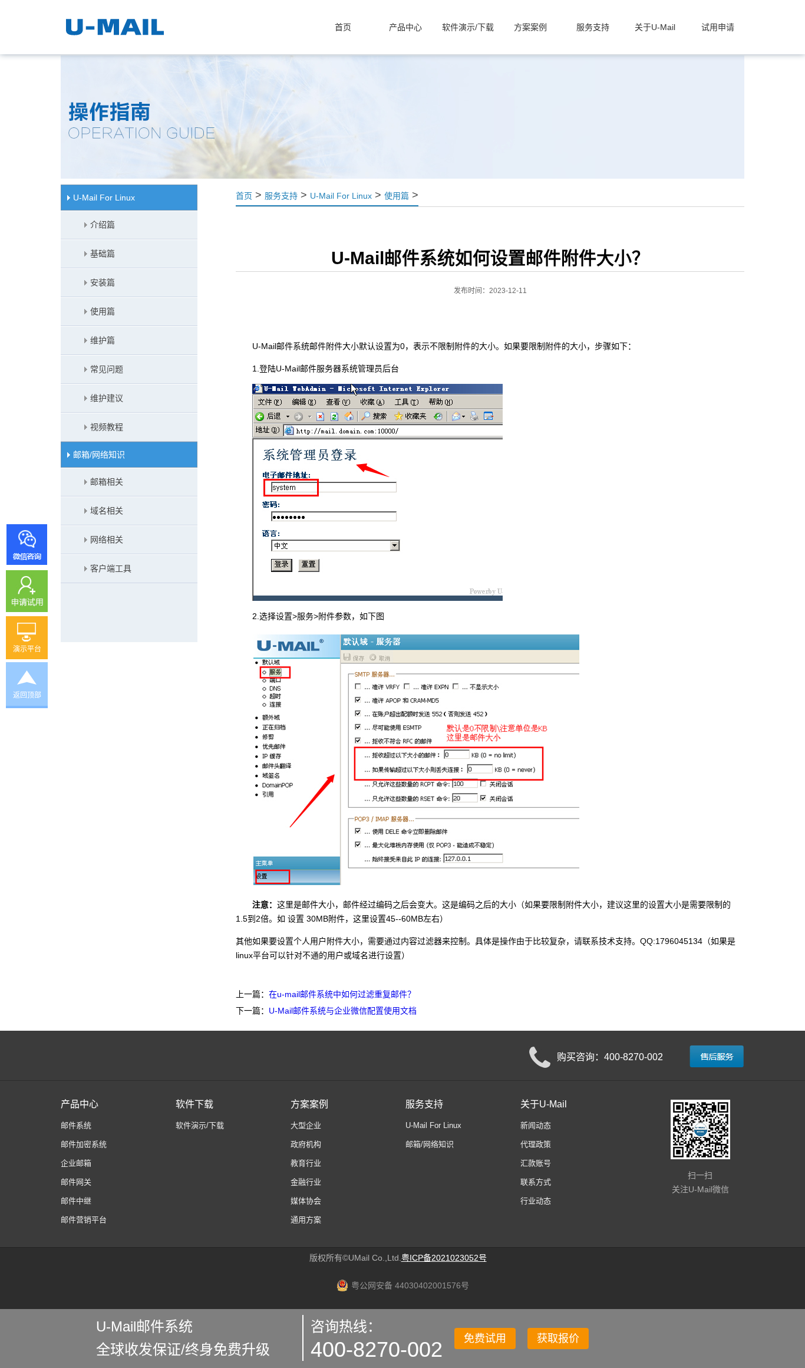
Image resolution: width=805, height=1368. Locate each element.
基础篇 (102, 253)
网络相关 (106, 539)
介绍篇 (102, 224)
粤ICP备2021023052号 (444, 1257)
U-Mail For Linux (104, 197)
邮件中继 (76, 1200)
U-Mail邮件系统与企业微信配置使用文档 (343, 1010)
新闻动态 (535, 1125)
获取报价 (558, 1338)
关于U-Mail (543, 1104)
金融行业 (306, 1182)
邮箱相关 (106, 481)
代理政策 (535, 1144)
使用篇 (102, 311)
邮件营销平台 (84, 1219)
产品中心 (79, 1104)
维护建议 (106, 398)
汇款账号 (535, 1163)
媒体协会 (306, 1200)
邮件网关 (76, 1182)
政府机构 (306, 1144)
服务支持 (281, 195)
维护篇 (102, 340)
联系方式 (535, 1182)
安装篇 (102, 282)
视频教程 (106, 427)
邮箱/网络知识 (99, 454)
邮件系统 (76, 1125)
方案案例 (309, 1104)
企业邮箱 (76, 1163)
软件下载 (194, 1104)
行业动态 (535, 1200)
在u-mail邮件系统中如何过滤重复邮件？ (342, 994)
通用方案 (306, 1219)
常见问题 (106, 369)
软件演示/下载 (200, 1125)
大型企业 (306, 1125)
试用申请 (717, 27)
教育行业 (306, 1163)
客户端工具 (110, 568)
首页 (343, 27)
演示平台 (27, 649)
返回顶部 (27, 695)
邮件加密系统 (84, 1144)
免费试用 (485, 1338)
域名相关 (106, 510)
